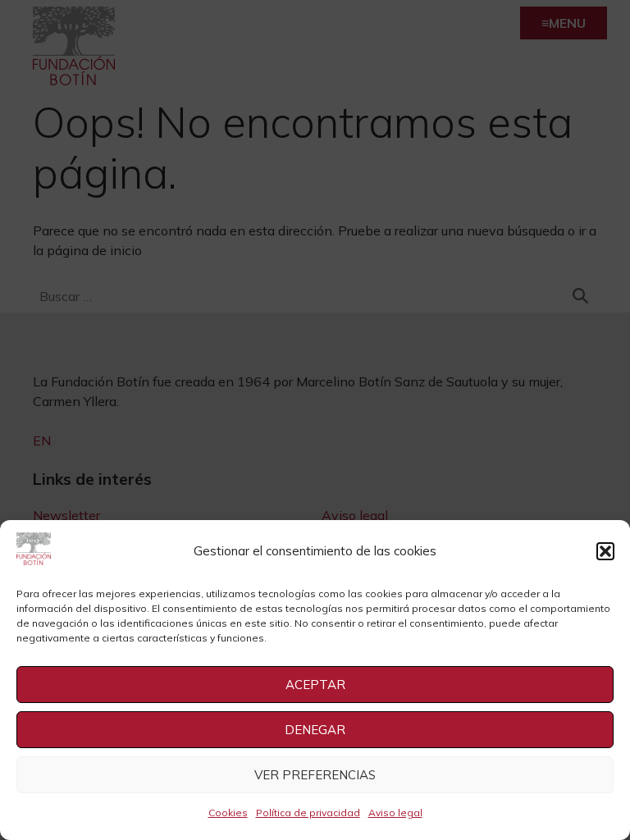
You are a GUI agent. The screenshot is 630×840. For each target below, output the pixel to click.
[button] (605, 551)
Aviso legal (395, 812)
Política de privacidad (308, 812)
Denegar (315, 729)
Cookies (228, 812)
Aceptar (315, 684)
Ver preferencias (315, 775)
